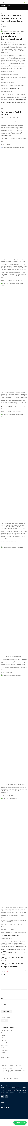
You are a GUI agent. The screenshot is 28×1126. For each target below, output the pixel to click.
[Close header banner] (2, 1120)
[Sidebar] (2, 1124)
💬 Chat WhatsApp (20, 1122)
